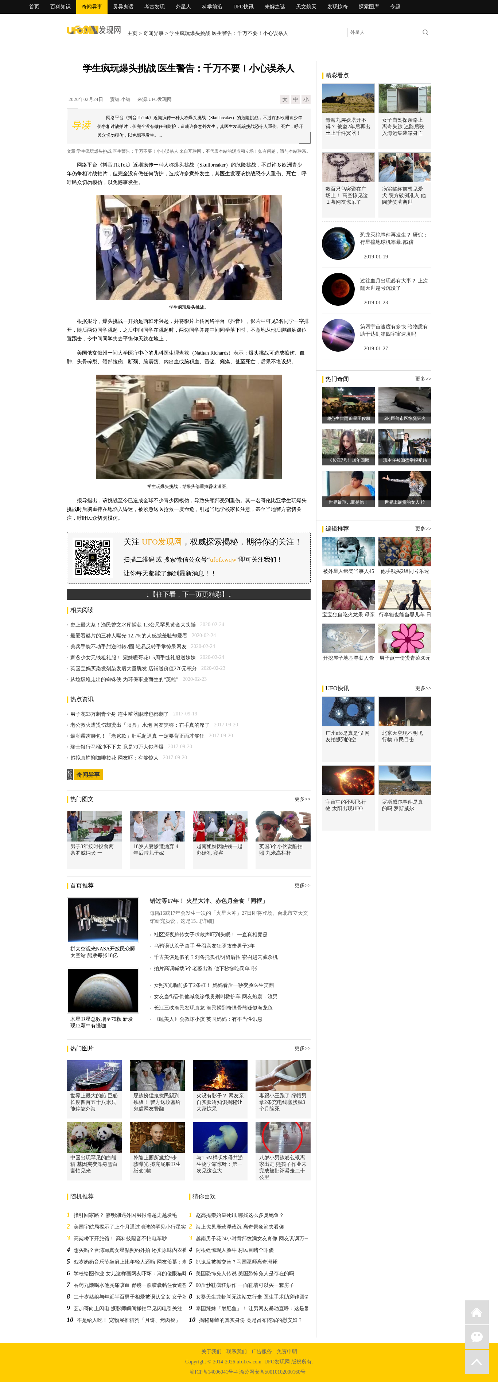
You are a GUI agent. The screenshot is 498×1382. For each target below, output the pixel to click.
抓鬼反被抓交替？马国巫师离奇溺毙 (236, 1262)
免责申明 (287, 1351)
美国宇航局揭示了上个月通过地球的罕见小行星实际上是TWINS (146, 1227)
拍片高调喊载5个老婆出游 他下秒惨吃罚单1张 (205, 968)
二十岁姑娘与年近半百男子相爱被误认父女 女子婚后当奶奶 (141, 1297)
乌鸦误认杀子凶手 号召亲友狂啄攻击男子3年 (204, 946)
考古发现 (154, 6)
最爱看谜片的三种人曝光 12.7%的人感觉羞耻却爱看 (128, 636)
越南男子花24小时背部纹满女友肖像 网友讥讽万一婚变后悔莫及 (268, 1238)
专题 (395, 6)
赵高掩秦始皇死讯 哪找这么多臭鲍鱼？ (240, 1215)
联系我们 (236, 1351)
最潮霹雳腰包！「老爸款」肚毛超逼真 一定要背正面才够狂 (137, 736)
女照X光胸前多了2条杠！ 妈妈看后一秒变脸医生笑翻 (214, 985)
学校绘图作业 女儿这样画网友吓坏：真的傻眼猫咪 (130, 1273)
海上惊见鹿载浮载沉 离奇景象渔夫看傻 (240, 1227)
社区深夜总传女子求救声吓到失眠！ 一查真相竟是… (213, 934)
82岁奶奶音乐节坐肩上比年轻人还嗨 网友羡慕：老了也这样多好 (146, 1262)
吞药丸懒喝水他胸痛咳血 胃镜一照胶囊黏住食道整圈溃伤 (138, 1285)
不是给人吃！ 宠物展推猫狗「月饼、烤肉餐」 (128, 1320)
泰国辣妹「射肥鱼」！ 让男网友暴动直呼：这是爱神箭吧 (260, 1308)
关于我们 (211, 1351)
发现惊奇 (337, 6)
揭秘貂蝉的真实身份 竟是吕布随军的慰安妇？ (251, 1320)
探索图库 (369, 6)
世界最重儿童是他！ (348, 502)
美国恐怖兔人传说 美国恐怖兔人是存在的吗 (245, 1273)
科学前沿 (212, 6)
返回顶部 (477, 1362)
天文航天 (306, 6)
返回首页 (477, 1312)
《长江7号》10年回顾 (348, 460)
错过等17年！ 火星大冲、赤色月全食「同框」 (209, 901)
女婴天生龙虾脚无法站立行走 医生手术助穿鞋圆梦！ (255, 1297)
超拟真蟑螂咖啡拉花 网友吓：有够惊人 (114, 758)
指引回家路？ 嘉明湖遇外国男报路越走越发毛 (125, 1215)
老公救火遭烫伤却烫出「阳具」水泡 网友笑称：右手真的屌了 (140, 725)
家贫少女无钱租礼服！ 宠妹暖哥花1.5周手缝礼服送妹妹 (133, 657)
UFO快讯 (243, 6)
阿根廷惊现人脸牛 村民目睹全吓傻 (235, 1250)
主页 (132, 33)
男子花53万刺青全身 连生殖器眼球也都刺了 (119, 714)
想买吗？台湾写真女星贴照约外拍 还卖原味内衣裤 (130, 1250)
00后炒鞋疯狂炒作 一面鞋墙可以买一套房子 (245, 1285)
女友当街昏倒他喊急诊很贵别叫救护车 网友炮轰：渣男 (216, 996)
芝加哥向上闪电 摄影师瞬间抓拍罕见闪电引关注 (128, 1308)
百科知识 (60, 6)
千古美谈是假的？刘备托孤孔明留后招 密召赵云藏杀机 (216, 957)
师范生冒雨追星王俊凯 (348, 418)
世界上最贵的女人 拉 (405, 502)
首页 (34, 6)
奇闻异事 (92, 6)
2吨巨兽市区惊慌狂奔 (405, 418)
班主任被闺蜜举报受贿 (405, 460)
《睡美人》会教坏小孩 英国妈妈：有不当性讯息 (208, 1019)
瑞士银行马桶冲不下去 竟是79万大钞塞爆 (117, 747)
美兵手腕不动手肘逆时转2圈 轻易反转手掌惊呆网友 (128, 646)
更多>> (303, 799)
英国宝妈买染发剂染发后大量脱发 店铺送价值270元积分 (133, 668)
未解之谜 (275, 6)
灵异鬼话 (123, 6)
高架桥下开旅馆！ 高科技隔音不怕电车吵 (120, 1238)
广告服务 (262, 1351)
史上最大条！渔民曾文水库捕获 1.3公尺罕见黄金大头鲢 (133, 625)
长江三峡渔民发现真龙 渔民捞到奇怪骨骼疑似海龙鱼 (213, 1008)
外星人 (183, 6)
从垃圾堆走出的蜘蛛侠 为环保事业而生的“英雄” (124, 679)
